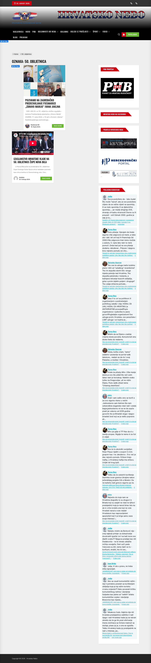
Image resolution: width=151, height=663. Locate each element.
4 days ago (116, 558)
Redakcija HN (35, 125)
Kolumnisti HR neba (47, 31)
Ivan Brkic (112, 563)
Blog (15, 37)
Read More (58, 126)
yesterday (121, 224)
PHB (34, 32)
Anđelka (21, 177)
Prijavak (24, 37)
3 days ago (125, 390)
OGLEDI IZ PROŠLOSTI (79, 31)
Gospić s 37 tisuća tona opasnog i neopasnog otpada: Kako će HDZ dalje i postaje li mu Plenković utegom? (118, 222)
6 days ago (125, 573)
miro (110, 395)
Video (105, 31)
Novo (28, 32)
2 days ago (125, 344)
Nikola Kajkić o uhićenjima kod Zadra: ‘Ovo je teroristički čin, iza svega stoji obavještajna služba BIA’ (117, 635)
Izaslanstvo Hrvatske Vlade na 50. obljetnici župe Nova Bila (31, 160)
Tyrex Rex (112, 229)
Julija (110, 196)
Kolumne (64, 32)
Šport (95, 31)
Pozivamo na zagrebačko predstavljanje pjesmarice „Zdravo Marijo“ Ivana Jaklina (42, 103)
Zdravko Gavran (114, 263)
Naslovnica (18, 32)
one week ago (117, 637)
